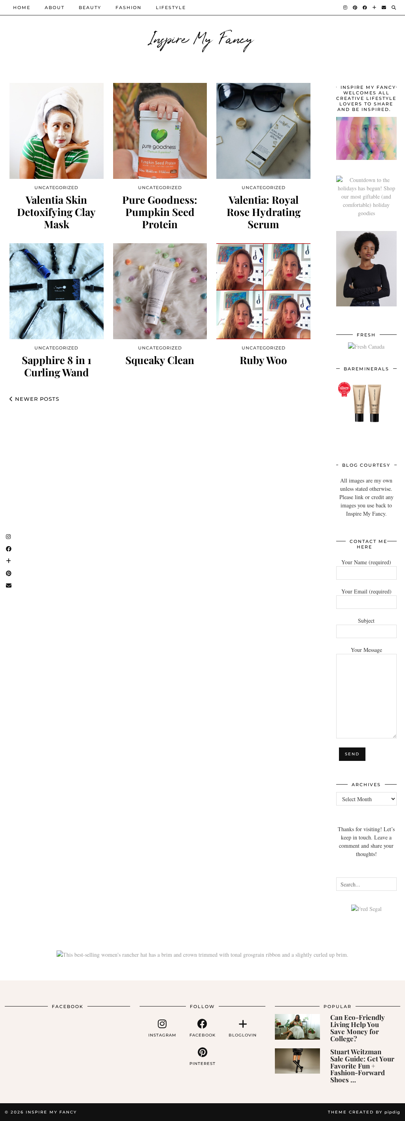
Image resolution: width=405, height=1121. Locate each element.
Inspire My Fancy (202, 37)
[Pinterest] (355, 7)
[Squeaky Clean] (160, 291)
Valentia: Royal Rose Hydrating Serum (264, 212)
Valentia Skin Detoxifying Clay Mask (56, 212)
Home (21, 7)
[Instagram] (345, 7)
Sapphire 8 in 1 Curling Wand (56, 366)
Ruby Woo (263, 360)
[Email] (384, 7)
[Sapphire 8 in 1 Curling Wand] (56, 291)
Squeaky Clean (159, 360)
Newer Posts (36, 399)
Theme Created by (364, 1112)
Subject (366, 620)
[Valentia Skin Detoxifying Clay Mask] (56, 131)
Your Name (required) (366, 562)
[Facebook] (365, 7)
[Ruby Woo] (263, 291)
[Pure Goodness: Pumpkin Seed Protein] (160, 131)
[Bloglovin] (375, 7)
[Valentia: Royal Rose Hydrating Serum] (263, 131)
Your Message (366, 649)
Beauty (90, 7)
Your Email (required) (366, 591)
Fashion (128, 7)
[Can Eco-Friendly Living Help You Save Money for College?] (297, 1026)
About (54, 7)
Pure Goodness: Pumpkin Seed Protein (159, 212)
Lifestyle (171, 7)
